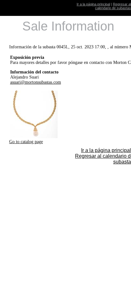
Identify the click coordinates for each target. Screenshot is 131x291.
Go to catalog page (26, 141)
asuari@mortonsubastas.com (35, 82)
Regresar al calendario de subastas (113, 6)
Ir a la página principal (93, 4)
